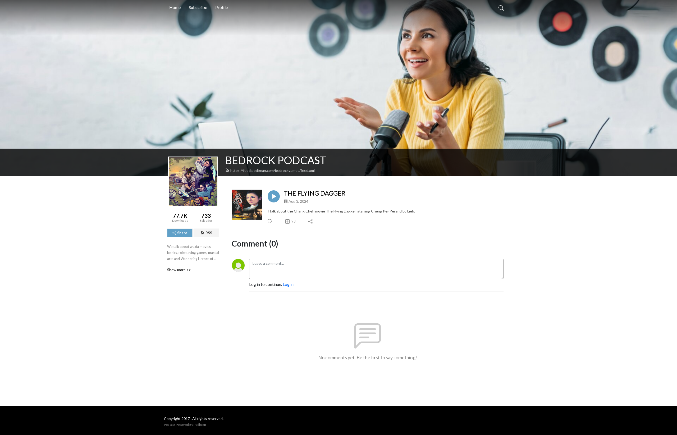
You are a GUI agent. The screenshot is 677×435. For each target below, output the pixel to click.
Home (175, 7)
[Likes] (270, 221)
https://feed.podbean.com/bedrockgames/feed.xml (272, 170)
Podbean (200, 425)
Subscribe (198, 7)
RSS (208, 232)
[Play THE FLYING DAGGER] (274, 196)
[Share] (311, 221)
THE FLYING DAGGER (314, 193)
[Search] (501, 7)
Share (182, 232)
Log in (288, 284)
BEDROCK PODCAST (275, 160)
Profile (221, 7)
